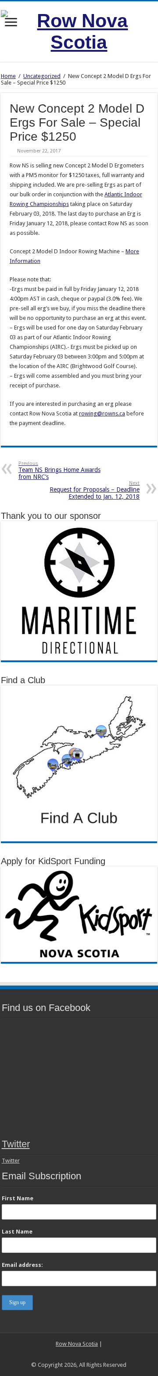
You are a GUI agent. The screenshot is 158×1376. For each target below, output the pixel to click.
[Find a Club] (79, 763)
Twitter (16, 1143)
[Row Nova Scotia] (79, 29)
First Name (17, 1198)
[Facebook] (70, 1354)
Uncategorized (42, 76)
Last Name (17, 1231)
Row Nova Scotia (77, 1344)
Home (8, 76)
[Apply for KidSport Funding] (79, 913)
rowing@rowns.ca (102, 413)
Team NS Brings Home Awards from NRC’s (59, 470)
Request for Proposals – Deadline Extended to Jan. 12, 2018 (95, 490)
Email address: (22, 1265)
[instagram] (87, 1354)
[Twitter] (78, 1354)
